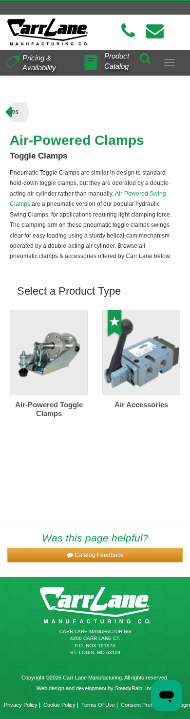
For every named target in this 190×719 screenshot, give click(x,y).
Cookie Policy (59, 705)
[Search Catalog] (145, 57)
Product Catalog (116, 61)
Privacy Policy (21, 705)
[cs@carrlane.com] (155, 31)
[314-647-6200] (128, 31)
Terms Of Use (98, 705)
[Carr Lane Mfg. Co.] (47, 32)
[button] (95, 555)
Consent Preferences (146, 705)
